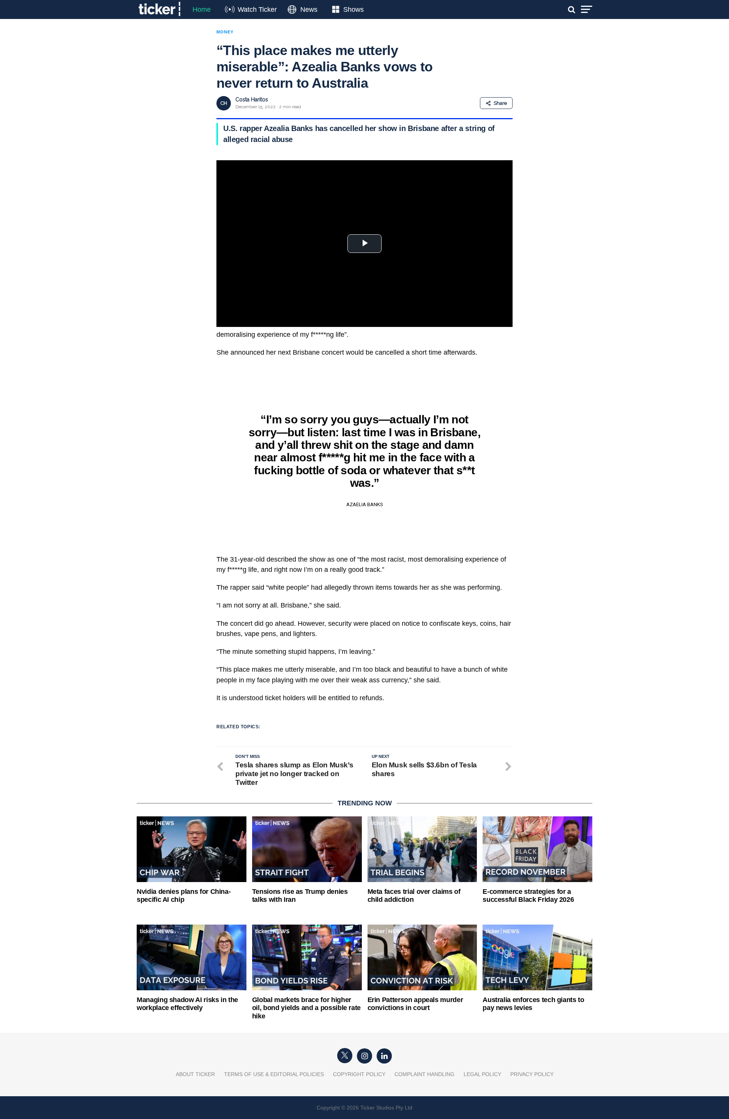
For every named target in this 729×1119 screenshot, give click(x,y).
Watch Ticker (257, 9)
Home (202, 9)
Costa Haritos (251, 99)
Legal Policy (482, 1074)
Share (500, 103)
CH (224, 103)
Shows (353, 9)
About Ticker (195, 1074)
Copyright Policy (359, 1074)
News (308, 9)
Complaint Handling (424, 1074)
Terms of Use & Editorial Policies (274, 1074)
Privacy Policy (532, 1074)
